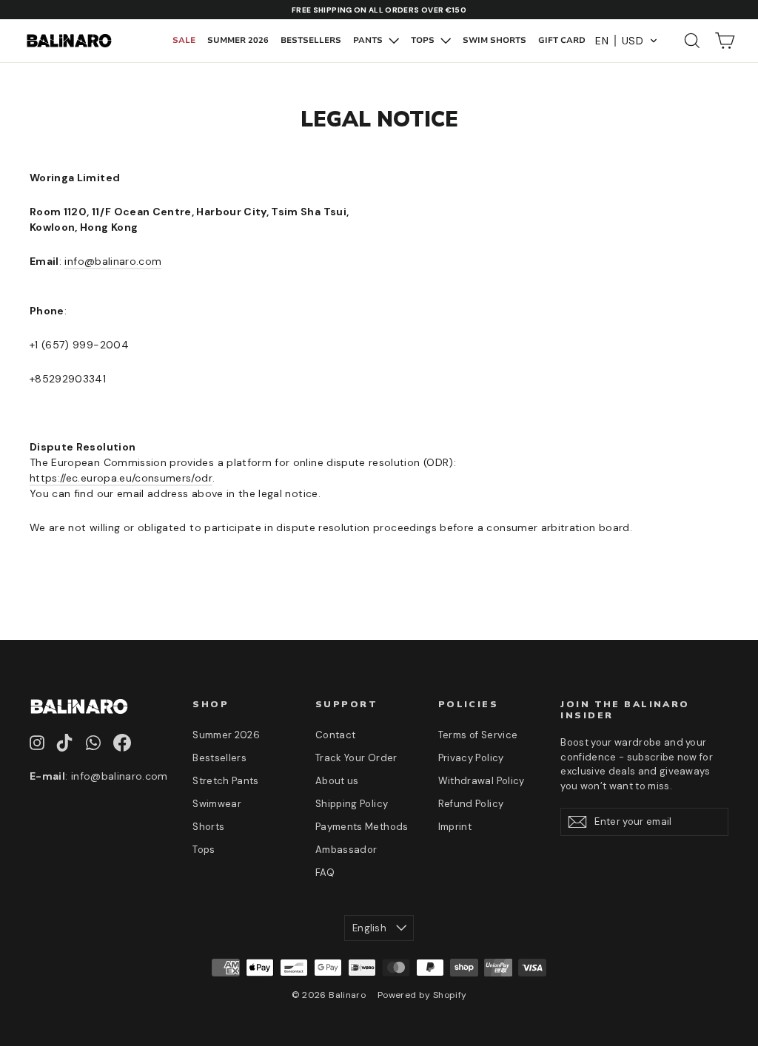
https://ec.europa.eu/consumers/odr (121, 478)
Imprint (455, 826)
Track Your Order (356, 758)
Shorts (208, 826)
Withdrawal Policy (481, 781)
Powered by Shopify (422, 995)
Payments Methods (362, 826)
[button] (626, 41)
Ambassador (346, 849)
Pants (369, 40)
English (369, 928)
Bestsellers (311, 40)
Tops (424, 40)
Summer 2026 (238, 40)
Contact (335, 735)
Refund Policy (471, 803)
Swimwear (216, 803)
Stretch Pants (225, 781)
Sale (183, 40)
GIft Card (562, 40)
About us (337, 781)
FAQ (325, 872)
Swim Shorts (494, 40)
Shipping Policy (351, 803)
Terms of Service (478, 735)
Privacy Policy (471, 758)
